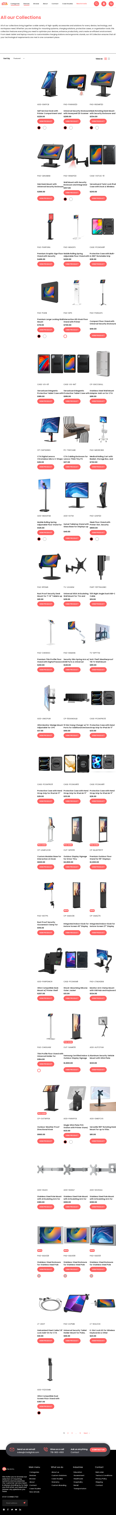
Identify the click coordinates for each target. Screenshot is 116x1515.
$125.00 (40, 528)
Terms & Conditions (104, 1475)
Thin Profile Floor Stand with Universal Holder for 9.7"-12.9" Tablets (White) (50, 1056)
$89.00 (93, 665)
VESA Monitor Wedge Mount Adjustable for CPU (50, 726)
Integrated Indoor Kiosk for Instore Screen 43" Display (76, 925)
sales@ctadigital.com (28, 1452)
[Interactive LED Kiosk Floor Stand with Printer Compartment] (77, 292)
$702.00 (93, 462)
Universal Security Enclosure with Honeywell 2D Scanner (77, 112)
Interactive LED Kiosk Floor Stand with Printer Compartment (76, 322)
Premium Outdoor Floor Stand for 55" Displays (101, 857)
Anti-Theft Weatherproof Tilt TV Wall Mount (101, 660)
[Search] (96, 3)
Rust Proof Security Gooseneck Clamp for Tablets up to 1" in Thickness (50, 924)
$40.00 (67, 532)
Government (79, 1475)
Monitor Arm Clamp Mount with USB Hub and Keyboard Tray (103, 990)
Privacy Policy (101, 1478)
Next (86, 1433)
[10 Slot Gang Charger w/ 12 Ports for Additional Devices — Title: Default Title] (77, 698)
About (45, 4)
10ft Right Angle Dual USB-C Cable (102, 594)
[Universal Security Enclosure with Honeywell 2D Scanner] (77, 84)
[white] (44, 127)
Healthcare (78, 1478)
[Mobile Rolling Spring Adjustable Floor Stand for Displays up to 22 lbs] (50, 495)
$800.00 (94, 528)
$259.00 (67, 117)
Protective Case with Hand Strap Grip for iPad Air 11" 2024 (102, 727)
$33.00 (93, 731)
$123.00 (93, 1063)
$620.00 (41, 862)
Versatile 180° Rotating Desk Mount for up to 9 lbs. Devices (103, 1129)
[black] (39, 127)
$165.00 (41, 1202)
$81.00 (40, 599)
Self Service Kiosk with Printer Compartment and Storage (49, 113)
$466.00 (41, 259)
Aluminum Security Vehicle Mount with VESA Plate (102, 1056)
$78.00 (40, 325)
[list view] (108, 58)
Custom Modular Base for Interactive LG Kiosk (49, 857)
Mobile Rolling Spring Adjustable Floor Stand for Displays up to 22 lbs (49, 524)
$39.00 (67, 599)
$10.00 (40, 1336)
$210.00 (93, 192)
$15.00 (93, 599)
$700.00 (67, 325)
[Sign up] (24, 1503)
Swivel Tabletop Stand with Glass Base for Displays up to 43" (76, 526)
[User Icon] (103, 3)
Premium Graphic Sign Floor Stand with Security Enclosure (50, 256)
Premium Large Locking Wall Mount (50, 320)
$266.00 (41, 192)
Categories (15, 4)
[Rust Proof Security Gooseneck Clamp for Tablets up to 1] (50, 895)
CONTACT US (98, 1449)
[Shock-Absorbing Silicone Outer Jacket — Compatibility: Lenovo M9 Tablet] (77, 961)
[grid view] (105, 58)
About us (55, 1472)
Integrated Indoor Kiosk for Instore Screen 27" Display (102, 925)
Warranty (55, 1482)
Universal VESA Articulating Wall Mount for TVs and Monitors (76, 596)
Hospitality (78, 1482)
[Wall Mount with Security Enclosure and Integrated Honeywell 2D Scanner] (77, 155)
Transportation (80, 1488)
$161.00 (93, 329)
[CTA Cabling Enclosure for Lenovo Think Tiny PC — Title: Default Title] (77, 429)
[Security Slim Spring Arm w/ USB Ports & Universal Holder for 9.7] (77, 632)
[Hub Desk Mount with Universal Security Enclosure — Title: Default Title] (50, 155)
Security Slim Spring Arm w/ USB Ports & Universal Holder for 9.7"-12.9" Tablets (77, 662)
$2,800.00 (68, 862)
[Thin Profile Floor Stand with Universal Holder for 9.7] (50, 1026)
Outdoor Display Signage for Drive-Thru (75, 857)
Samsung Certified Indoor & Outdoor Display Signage (76, 1056)
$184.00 (41, 1059)
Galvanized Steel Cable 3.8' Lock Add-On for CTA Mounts (50, 1333)
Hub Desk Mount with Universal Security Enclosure (50, 185)
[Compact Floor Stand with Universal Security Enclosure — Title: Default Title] (103, 292)
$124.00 (93, 994)
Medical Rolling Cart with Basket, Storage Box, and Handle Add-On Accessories (103, 459)
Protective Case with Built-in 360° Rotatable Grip (102, 254)
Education (78, 1472)
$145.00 (67, 665)
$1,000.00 (94, 862)
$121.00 (67, 1131)
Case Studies (67, 4)
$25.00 (40, 796)
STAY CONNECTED (10, 1497)
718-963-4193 (57, 1452)
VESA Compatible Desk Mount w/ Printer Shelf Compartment (47, 990)
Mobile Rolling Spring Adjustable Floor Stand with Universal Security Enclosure (77, 256)
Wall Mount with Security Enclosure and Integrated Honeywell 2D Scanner (75, 185)
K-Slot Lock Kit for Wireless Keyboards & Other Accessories (102, 1333)
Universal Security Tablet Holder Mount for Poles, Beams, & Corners (75, 1333)
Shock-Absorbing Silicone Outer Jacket (75, 989)
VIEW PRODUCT (45, 121)
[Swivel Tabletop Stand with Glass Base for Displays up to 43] (77, 495)
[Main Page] (5, 3)
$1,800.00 (68, 1063)
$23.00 (93, 1336)
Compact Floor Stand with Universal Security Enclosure (103, 322)
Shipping (99, 1482)
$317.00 (67, 188)
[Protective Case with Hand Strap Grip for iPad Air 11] (103, 698)
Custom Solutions (59, 1475)
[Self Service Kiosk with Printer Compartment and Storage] (50, 84)
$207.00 (41, 994)
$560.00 (41, 1135)
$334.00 (93, 117)
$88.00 (93, 396)
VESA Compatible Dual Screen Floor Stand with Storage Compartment (48, 1398)
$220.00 (67, 259)
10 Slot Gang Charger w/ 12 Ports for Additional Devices (77, 726)
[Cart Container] (111, 3)
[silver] (39, 1276)
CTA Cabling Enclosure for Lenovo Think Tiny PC (76, 457)
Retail (76, 1485)
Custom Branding (59, 1485)
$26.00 (93, 259)
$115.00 (40, 928)
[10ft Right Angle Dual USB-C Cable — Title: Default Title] (103, 566)
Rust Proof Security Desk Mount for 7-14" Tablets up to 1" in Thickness (49, 596)
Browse (36, 4)
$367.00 (41, 1402)
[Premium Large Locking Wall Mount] (50, 292)
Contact (55, 4)
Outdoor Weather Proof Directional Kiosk (48, 1128)
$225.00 (41, 117)
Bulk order (100, 1472)
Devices (26, 4)
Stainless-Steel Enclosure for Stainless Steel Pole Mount (49, 1264)
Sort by (6, 58)
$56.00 (67, 1336)
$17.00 (40, 731)
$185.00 (41, 396)
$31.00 (67, 994)
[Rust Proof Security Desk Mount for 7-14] (50, 566)
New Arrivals (81, 4)
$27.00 (67, 462)
